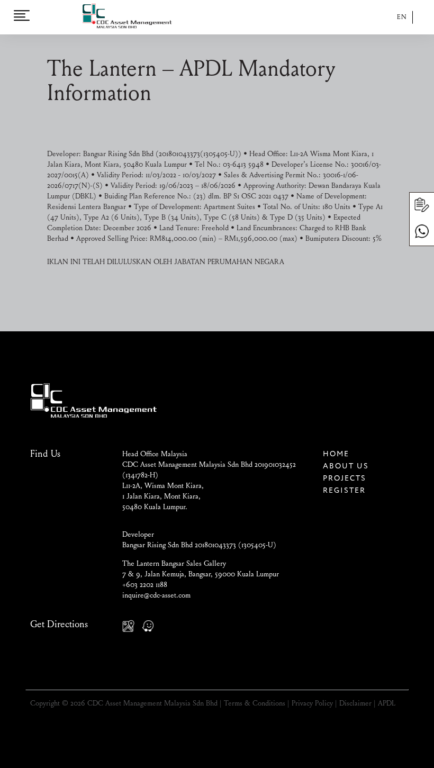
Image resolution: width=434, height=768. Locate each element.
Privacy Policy (312, 704)
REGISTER (344, 490)
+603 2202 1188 (144, 585)
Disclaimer (355, 704)
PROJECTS (344, 478)
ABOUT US (346, 466)
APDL (386, 704)
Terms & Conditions (254, 704)
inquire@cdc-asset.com (156, 596)
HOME (336, 454)
